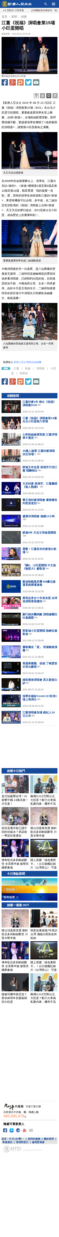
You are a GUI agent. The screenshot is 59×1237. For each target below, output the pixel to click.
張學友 (24, 373)
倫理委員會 (38, 1142)
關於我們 (49, 1138)
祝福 (28, 368)
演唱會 (40, 368)
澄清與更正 (22, 1142)
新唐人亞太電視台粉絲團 (27, 362)
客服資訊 (7, 1142)
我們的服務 (34, 1138)
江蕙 (16, 368)
